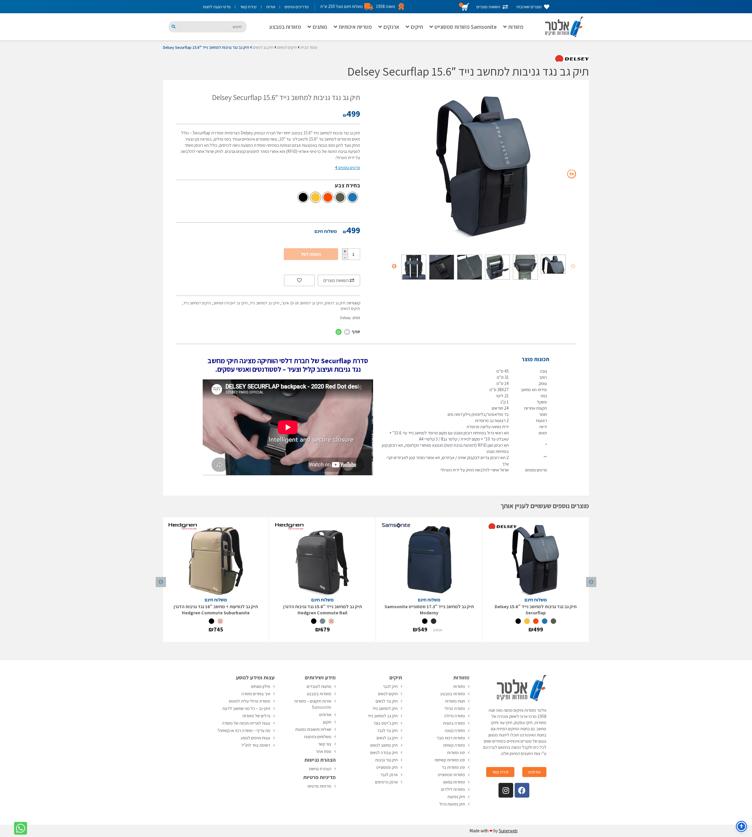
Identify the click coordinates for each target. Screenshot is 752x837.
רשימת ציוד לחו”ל (255, 745)
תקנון (327, 722)
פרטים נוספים (349, 167)
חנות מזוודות (455, 701)
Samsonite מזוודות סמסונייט (465, 26)
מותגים (320, 26)
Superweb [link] (508, 830)
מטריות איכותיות (355, 26)
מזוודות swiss (454, 782)
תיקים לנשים (287, 47)
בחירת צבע (347, 185)
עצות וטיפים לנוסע (255, 738)
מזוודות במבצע (285, 26)
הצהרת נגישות (320, 768)
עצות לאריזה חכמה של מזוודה (246, 723)
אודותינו (325, 714)
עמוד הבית (309, 47)
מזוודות (515, 26)
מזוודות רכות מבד (451, 738)
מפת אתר (323, 751)
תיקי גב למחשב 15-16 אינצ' (302, 303)
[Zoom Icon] (484, 166)
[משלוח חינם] (536, 560)
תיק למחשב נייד (385, 708)
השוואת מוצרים (336, 280)
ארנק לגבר (389, 774)
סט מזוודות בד (453, 767)
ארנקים (391, 26)
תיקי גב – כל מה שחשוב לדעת (246, 708)
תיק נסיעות (456, 796)
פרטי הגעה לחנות (217, 6)
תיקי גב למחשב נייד (264, 303)
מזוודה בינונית (454, 723)
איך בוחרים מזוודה (255, 693)
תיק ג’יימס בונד (385, 723)
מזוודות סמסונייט (451, 774)
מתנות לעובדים (319, 686)
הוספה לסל (311, 254)
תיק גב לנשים (263, 47)
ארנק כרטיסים (386, 782)
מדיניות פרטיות (319, 786)
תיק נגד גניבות (386, 760)
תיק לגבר (390, 686)
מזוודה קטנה (455, 730)
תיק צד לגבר (387, 730)
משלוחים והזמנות (317, 736)
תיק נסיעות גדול (452, 804)
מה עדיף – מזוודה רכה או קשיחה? (243, 730)
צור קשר (324, 744)
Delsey (345, 317)
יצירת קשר (248, 6)
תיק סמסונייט (387, 767)
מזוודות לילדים (453, 789)
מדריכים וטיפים (297, 6)
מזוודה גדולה (454, 715)
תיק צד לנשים (387, 701)
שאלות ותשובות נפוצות (313, 729)
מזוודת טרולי (454, 708)
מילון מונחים (260, 686)
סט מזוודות (456, 752)
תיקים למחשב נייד (197, 303)
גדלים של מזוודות (256, 715)
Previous (573, 266)
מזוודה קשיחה (454, 745)
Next (394, 266)
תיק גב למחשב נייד (382, 715)
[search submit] (173, 26)
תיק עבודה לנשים (384, 752)
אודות (270, 6)
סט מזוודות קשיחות (449, 760)
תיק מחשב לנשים (384, 745)
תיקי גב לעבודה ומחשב (230, 303)
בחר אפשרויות (536, 634)
